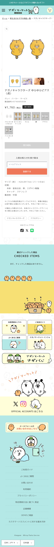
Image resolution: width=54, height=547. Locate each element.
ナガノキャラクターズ (16, 218)
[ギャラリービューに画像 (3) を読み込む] (39, 81)
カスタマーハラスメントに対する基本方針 (27, 521)
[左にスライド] (6, 82)
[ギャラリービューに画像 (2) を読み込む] (27, 81)
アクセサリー (36, 218)
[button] (3, 10)
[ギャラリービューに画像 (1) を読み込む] (14, 81)
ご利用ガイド (27, 469)
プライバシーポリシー (27, 495)
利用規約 (27, 489)
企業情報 (27, 508)
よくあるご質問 (27, 476)
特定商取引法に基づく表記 (27, 502)
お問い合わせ (27, 482)
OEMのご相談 (27, 515)
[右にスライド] (48, 82)
